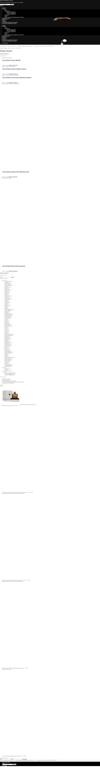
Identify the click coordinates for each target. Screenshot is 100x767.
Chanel (6, 303)
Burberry (6, 293)
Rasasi (6, 346)
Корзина (4, 20)
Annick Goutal (7, 284)
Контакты (4, 21)
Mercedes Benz (7, 338)
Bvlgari (6, 294)
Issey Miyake (7, 323)
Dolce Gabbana (7, 310)
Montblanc (7, 340)
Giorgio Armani (7, 317)
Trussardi (6, 362)
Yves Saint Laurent (8, 365)
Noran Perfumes (8, 344)
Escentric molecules (8, 314)
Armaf (6, 286)
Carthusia (6, 300)
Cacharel (6, 296)
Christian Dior (7, 305)
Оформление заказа (6, 18)
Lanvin (6, 332)
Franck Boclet (7, 316)
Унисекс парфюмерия (11, 31)
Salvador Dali (7, 350)
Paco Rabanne (7, 345)
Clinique (6, 306)
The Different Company (9, 357)
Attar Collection (7, 289)
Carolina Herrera (8, 298)
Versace (6, 363)
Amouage (6, 282)
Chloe (6, 304)
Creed (6, 307)
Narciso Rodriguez (8, 342)
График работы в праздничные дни (9, 380)
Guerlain (6, 320)
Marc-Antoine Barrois (9, 334)
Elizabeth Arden (8, 313)
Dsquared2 (7, 311)
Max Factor (7, 336)
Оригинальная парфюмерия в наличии (10, 22)
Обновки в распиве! (6, 379)
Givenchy (6, 318)
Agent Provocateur (8, 281)
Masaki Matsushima (8, 335)
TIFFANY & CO (8, 359)
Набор (6, 16)
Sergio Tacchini (7, 353)
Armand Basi (7, 287)
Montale (6, 339)
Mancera (6, 333)
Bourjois (6, 292)
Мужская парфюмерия (11, 12)
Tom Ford (6, 361)
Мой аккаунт (4, 19)
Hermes (6, 321)
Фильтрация (24, 759)
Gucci (6, 319)
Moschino (6, 341)
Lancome (6, 331)
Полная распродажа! (6, 378)
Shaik (6, 354)
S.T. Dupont (7, 349)
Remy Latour (7, 347)
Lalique (6, 330)
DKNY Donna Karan (9, 309)
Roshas (6, 348)
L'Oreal (6, 328)
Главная (3, 7)
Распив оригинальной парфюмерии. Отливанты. (14, 17)
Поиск (12, 4)
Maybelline (7, 337)
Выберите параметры (13, 65)
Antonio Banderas (8, 285)
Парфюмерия (7, 10)
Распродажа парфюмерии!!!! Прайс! (9, 23)
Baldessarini (7, 291)
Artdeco (6, 288)
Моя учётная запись (6, 762)
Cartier (6, 301)
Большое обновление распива (8, 382)
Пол (3, 371)
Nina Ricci (7, 343)
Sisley (6, 356)
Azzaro (6, 290)
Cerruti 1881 (7, 302)
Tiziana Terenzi (7, 360)
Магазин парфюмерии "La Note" (6, 0)
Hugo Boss (7, 322)
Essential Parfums (8, 315)
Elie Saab (6, 312)
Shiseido (6, 355)
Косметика (7, 15)
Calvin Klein (7, 297)
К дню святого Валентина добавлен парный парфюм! (13, 381)
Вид (3, 367)
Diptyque (6, 308)
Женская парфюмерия (11, 11)
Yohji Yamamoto (8, 364)
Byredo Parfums (8, 295)
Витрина (4, 8)
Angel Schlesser (8, 283)
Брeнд (6, 9)
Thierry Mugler (7, 358)
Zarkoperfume (7, 366)
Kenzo (6, 327)
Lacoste (6, 329)
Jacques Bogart (7, 324)
